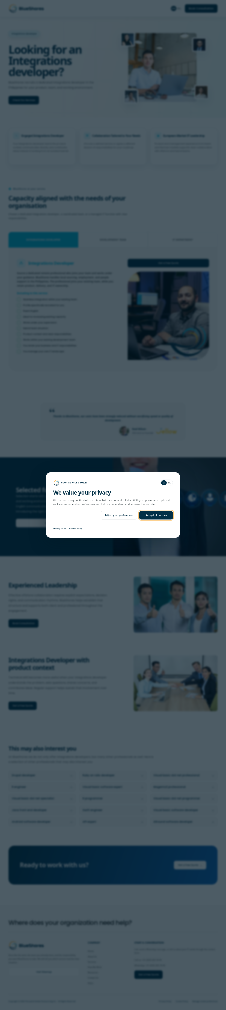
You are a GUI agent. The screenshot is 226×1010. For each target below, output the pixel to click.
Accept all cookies (156, 515)
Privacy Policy (59, 528)
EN (164, 483)
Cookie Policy (75, 528)
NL (169, 483)
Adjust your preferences (119, 515)
